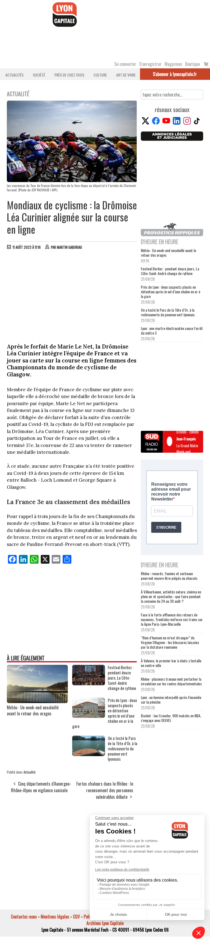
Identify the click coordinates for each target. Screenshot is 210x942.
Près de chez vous (69, 75)
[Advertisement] (72, 295)
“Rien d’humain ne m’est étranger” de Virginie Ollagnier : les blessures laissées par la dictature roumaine (170, 642)
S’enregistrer (150, 64)
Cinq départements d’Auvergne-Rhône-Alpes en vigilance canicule (41, 787)
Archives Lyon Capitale (105, 923)
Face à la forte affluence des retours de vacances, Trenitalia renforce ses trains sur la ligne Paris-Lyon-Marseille (172, 619)
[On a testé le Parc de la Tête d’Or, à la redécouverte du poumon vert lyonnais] (88, 754)
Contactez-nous (24, 916)
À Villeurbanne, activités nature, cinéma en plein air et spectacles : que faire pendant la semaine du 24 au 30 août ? (171, 596)
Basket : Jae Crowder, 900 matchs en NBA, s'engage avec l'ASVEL (171, 717)
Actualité (30, 772)
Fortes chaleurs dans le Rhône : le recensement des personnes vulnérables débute (104, 790)
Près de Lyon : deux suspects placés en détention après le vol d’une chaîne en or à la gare (170, 292)
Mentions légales (55, 916)
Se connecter (125, 64)
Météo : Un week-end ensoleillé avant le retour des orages (33, 710)
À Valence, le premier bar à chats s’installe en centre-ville (171, 663)
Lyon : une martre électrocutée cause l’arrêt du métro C (172, 330)
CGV (76, 916)
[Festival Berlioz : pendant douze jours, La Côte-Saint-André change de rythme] (88, 683)
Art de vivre (126, 75)
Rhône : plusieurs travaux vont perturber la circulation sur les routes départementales (171, 681)
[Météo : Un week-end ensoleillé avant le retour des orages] (37, 701)
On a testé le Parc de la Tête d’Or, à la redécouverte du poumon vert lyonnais (168, 312)
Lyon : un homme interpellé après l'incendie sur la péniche (171, 699)
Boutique (192, 64)
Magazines (173, 64)
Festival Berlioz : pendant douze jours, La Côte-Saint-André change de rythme (170, 271)
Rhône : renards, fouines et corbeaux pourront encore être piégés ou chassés (169, 575)
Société (39, 75)
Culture (100, 75)
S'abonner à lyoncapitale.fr (175, 74)
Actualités (14, 75)
